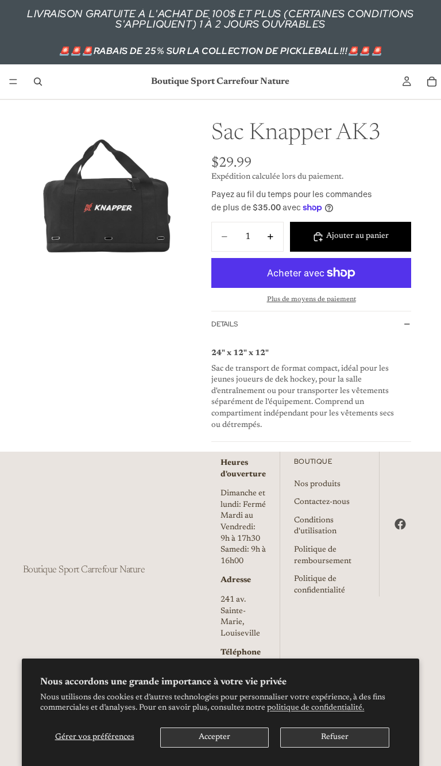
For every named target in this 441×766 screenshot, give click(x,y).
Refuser (335, 737)
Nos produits (317, 484)
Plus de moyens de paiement (311, 299)
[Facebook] (400, 524)
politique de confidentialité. (315, 708)
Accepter (214, 737)
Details (224, 324)
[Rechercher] (38, 81)
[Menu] (13, 81)
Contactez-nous (322, 502)
